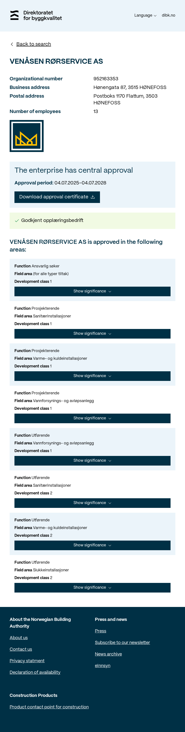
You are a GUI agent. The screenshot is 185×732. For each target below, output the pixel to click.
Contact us (21, 650)
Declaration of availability (35, 673)
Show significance (89, 291)
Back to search (33, 44)
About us (19, 638)
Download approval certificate (53, 197)
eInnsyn (102, 666)
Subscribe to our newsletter (122, 643)
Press (100, 631)
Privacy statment (27, 661)
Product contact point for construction (49, 707)
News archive (108, 654)
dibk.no (168, 15)
